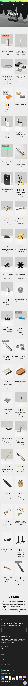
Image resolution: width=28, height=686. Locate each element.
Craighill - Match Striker (20, 496)
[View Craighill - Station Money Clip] (7, 399)
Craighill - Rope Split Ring (7, 441)
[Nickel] (22, 550)
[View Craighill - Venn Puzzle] (21, 289)
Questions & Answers (7, 657)
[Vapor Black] (18, 218)
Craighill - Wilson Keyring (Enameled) (20, 521)
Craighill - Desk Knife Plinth (7, 250)
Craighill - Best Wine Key (7, 80)
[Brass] (6, 218)
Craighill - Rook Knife (20, 469)
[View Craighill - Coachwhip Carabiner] (21, 399)
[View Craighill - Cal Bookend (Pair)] (21, 539)
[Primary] (19, 190)
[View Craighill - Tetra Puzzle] (7, 289)
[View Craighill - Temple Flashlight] (21, 151)
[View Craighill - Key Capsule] (7, 539)
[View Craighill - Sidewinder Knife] (7, 346)
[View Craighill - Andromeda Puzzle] (21, 264)
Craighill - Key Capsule (7, 549)
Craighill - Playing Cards (7, 108)
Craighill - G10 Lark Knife (21, 331)
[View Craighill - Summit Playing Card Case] (21, 123)
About (3, 659)
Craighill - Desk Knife (20, 221)
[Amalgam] (10, 77)
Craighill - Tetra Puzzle (7, 303)
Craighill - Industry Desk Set (20, 77)
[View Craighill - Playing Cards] (7, 94)
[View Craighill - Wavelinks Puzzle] (7, 264)
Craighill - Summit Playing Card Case (20, 133)
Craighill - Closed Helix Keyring (20, 441)
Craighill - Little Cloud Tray (20, 382)
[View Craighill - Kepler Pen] (7, 456)
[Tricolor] (18, 467)
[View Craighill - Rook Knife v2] (21, 568)
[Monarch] (7, 438)
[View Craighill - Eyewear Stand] (7, 208)
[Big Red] (3, 77)
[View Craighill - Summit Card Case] (7, 123)
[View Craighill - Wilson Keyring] (7, 511)
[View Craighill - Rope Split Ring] (7, 428)
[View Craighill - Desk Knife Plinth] (7, 236)
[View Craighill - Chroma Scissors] (21, 179)
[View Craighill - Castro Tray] (21, 94)
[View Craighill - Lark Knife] (7, 483)
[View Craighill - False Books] (7, 179)
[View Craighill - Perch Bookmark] (7, 371)
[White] (22, 162)
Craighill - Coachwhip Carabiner (20, 413)
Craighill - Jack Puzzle (21, 249)
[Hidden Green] (12, 77)
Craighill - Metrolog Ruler (7, 162)
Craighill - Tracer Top (20, 356)
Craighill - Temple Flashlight (20, 165)
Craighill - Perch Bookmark (7, 385)
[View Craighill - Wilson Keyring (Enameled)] (21, 511)
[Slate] (7, 246)
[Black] (17, 190)
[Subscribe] (25, 630)
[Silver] (19, 162)
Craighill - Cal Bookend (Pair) (21, 553)
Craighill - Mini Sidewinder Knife (7, 328)
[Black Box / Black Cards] (8, 105)
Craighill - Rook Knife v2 (20, 581)
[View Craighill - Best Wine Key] (7, 66)
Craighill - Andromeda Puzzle (20, 275)
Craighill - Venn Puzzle (21, 299)
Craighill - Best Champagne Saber (21, 51)
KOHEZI (12, 673)
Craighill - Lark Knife (7, 496)
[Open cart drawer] (26, 4)
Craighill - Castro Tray (20, 104)
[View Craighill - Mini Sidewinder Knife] (7, 318)
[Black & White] (10, 438)
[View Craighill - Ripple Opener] (7, 568)
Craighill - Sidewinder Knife (7, 356)
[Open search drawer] (23, 4)
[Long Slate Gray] (12, 438)
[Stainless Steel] (6, 133)
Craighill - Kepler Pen (7, 469)
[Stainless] (8, 218)
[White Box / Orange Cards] (6, 105)
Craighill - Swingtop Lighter (7, 51)
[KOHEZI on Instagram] (2, 649)
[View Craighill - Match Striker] (21, 483)
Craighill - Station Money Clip (7, 410)
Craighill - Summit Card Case (7, 136)
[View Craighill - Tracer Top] (21, 346)
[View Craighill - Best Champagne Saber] (21, 41)
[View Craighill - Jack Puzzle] (21, 236)
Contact (3, 662)
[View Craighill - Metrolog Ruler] (7, 151)
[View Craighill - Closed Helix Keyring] (21, 428)
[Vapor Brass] (8, 133)
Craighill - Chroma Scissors (20, 193)
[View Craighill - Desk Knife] (21, 208)
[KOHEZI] (14, 4)
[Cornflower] (5, 438)
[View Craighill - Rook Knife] (21, 456)
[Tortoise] (7, 77)
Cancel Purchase (5, 664)
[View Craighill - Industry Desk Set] (21, 66)
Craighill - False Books (7, 189)
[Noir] (5, 77)
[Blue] (24, 190)
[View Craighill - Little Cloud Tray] (21, 371)
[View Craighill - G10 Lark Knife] (21, 318)
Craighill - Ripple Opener (7, 578)
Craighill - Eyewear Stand (7, 221)
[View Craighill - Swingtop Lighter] (7, 41)
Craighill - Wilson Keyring (7, 525)
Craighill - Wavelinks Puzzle (7, 275)
